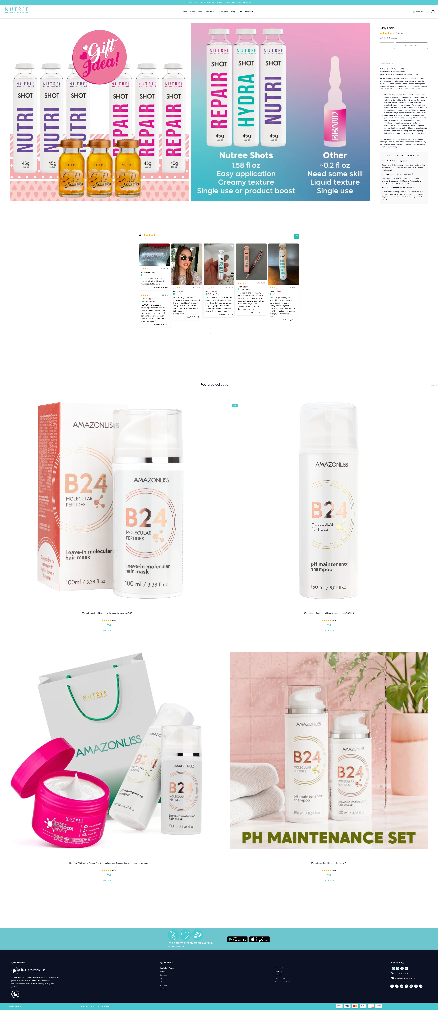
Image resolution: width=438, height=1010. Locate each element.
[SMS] (402, 968)
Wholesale (163, 985)
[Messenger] (397, 968)
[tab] (404, 136)
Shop (200, 12)
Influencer (278, 971)
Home (185, 12)
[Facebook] (397, 986)
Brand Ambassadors (282, 968)
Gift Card (278, 975)
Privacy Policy (280, 978)
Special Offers (223, 12)
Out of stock (411, 46)
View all (434, 385)
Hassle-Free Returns (167, 968)
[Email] (406, 968)
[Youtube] (401, 986)
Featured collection (215, 384)
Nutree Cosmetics (386, 63)
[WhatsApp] (393, 968)
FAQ (233, 12)
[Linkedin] (420, 986)
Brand (192, 12)
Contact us (164, 975)
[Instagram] (406, 986)
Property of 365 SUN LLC (104, 1006)
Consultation (209, 12)
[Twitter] (392, 986)
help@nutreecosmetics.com (405, 978)
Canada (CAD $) (14, 1006)
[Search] (427, 11)
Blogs (162, 982)
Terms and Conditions (283, 982)
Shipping (163, 971)
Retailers (163, 989)
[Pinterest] (411, 986)
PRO (240, 12)
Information (249, 12)
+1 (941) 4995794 (402, 973)
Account (419, 12)
